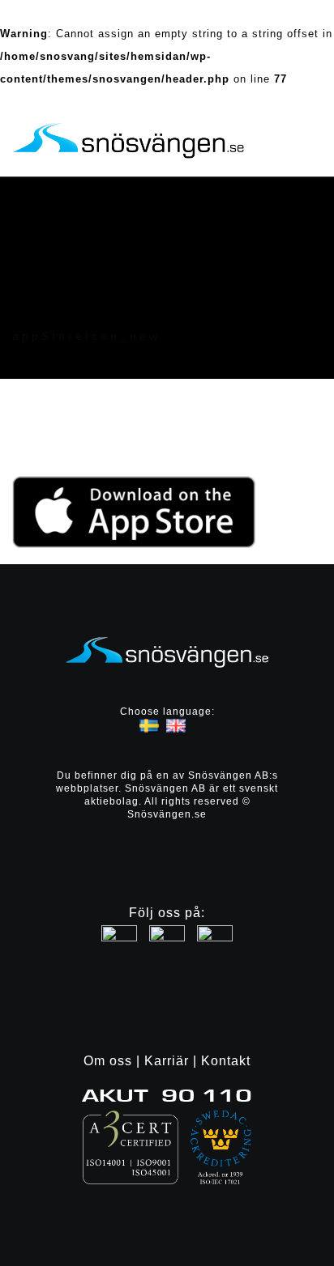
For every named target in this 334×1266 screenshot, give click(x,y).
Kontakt (225, 1061)
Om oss (108, 1061)
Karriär (166, 1061)
